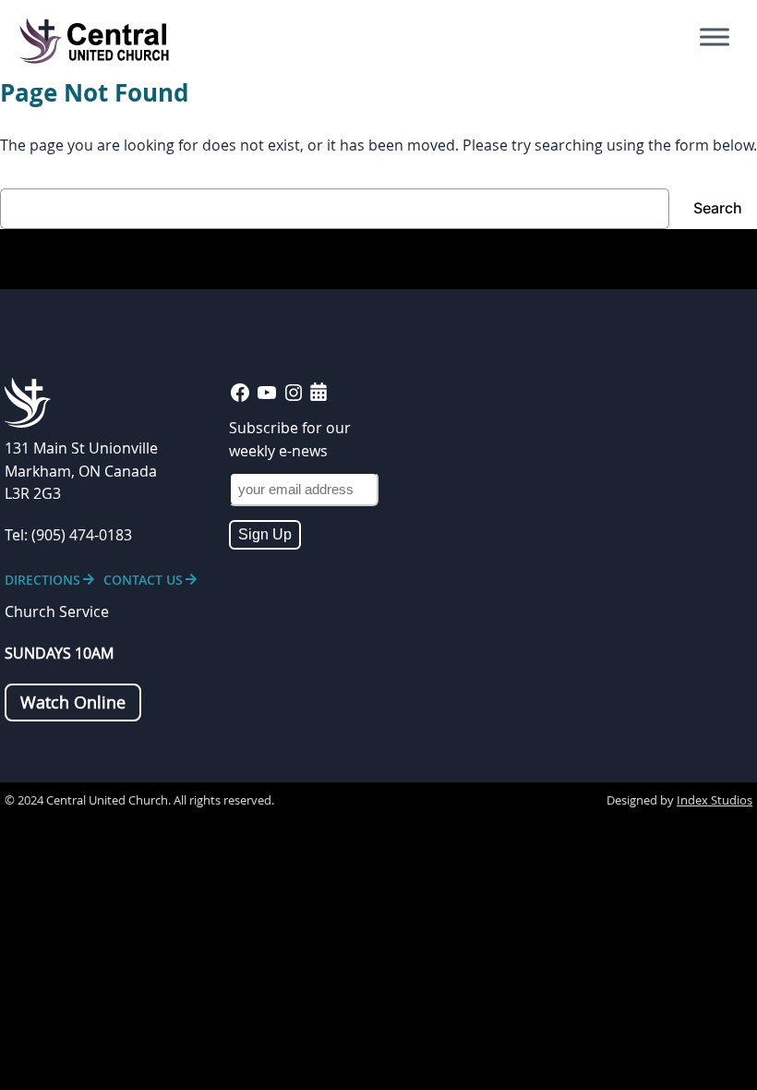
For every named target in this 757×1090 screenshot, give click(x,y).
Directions (42, 579)
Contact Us (143, 579)
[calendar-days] (318, 392)
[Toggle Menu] (714, 37)
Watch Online (73, 702)
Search (717, 208)
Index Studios (714, 800)
